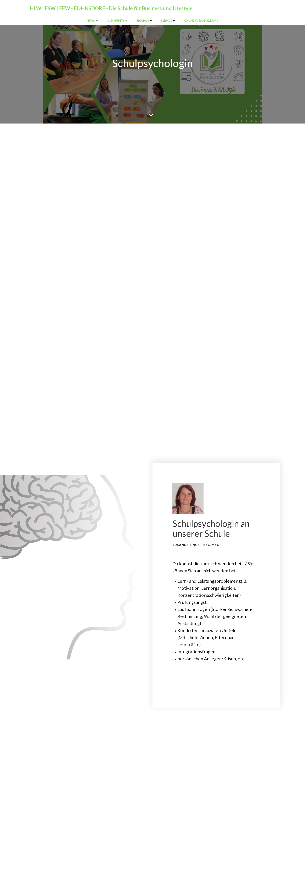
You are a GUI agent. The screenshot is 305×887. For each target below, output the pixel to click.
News (91, 20)
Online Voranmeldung (201, 20)
